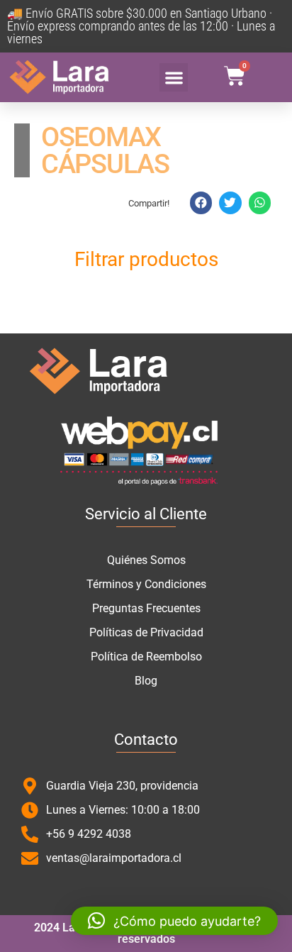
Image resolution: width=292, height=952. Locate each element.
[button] (174, 77)
